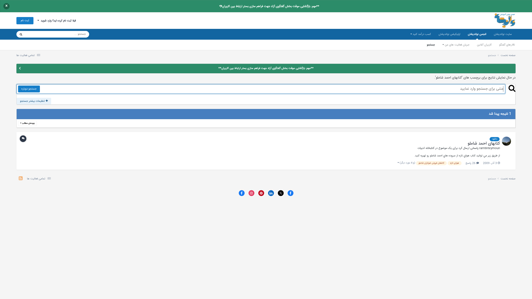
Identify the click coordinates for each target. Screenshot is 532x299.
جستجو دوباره (29, 89)
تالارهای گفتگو (507, 45)
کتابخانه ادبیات (425, 148)
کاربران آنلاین (484, 45)
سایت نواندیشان (503, 34)
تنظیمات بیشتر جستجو (33, 101)
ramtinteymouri (489, 148)
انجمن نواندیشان (477, 34)
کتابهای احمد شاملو (484, 143)
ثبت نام (25, 20)
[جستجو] (21, 34)
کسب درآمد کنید (421, 34)
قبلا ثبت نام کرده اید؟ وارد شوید (57, 20)
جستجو (431, 45)
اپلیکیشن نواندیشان (449, 34)
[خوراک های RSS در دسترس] (20, 179)
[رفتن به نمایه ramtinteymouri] (506, 141)
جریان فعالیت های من (456, 45)
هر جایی (35, 34)
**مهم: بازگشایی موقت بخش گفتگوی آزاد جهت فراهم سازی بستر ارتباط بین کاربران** (269, 6)
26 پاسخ (471, 163)
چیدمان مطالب (28, 123)
